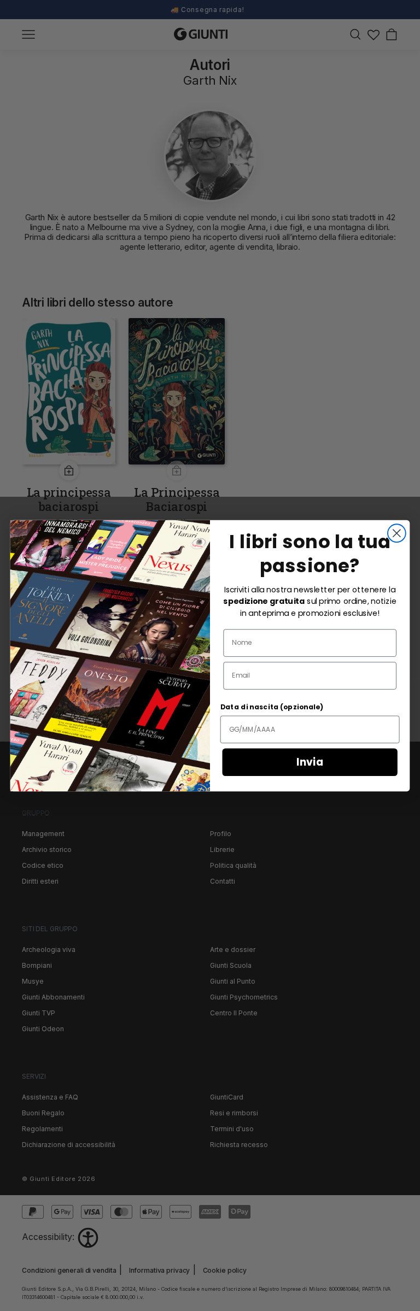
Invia (309, 762)
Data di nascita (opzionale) (271, 707)
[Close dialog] (397, 533)
